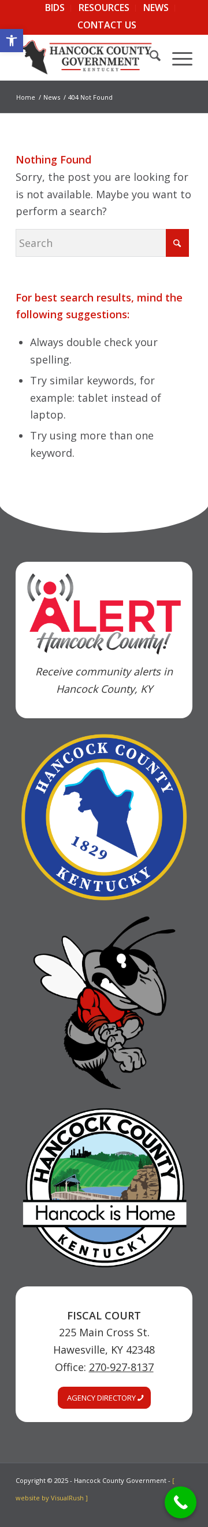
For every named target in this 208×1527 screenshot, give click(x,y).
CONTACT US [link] (106, 25)
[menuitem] (55, 8)
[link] (11, 40)
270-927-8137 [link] (121, 1367)
